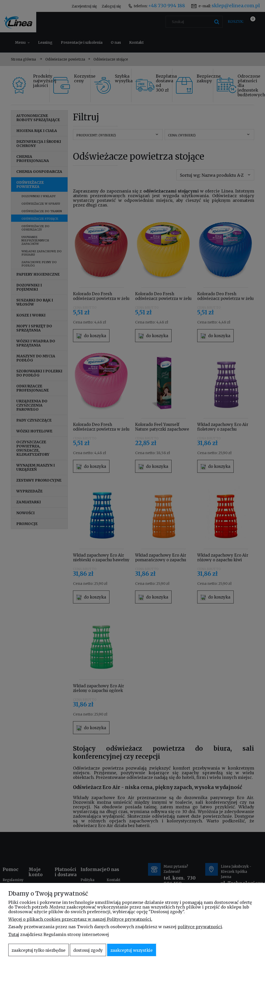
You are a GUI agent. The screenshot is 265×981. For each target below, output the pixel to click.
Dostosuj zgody (88, 950)
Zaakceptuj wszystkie (132, 950)
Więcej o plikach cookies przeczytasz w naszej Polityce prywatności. (80, 919)
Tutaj (13, 934)
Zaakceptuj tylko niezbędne (38, 950)
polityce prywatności (200, 926)
